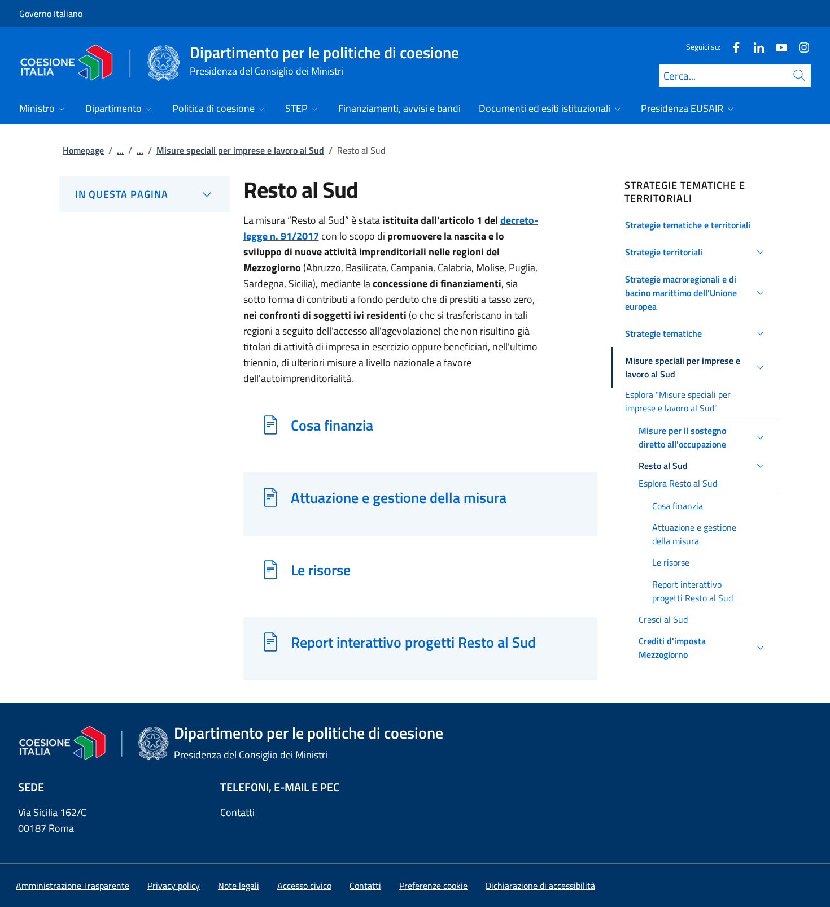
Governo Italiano (50, 13)
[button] (696, 224)
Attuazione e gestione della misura (398, 497)
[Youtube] (777, 46)
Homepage (83, 150)
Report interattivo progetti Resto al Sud (413, 642)
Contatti (237, 812)
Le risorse (321, 569)
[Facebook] (731, 46)
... (120, 150)
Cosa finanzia (332, 425)
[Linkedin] (754, 46)
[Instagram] (799, 46)
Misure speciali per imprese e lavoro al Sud (240, 150)
